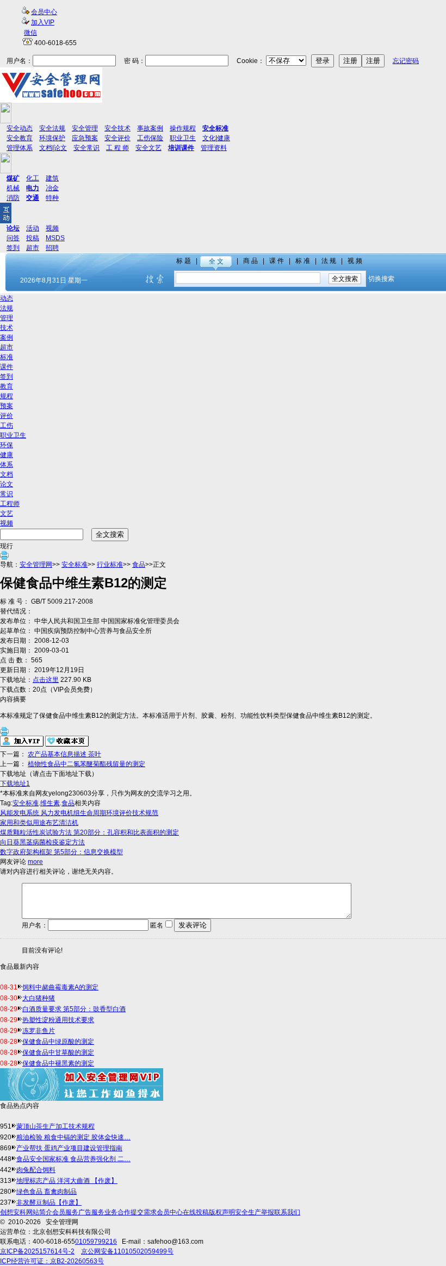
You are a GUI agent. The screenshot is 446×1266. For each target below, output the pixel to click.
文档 (45, 148)
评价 (6, 415)
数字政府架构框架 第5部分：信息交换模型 (61, 852)
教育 (6, 386)
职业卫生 (183, 138)
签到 (13, 248)
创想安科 (13, 1212)
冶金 (52, 188)
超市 (32, 248)
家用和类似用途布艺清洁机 (39, 822)
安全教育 (20, 138)
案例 (6, 337)
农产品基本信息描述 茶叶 (64, 754)
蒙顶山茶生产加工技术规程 (55, 1126)
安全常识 (86, 148)
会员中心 (44, 12)
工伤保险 (150, 138)
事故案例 (150, 128)
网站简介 (39, 1212)
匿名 (155, 925)
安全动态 (20, 128)
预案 (6, 406)
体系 (6, 464)
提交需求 (144, 1212)
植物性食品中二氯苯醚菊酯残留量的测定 (86, 764)
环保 (6, 445)
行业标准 (110, 564)
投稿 (32, 238)
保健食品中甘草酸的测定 (58, 1052)
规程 (6, 396)
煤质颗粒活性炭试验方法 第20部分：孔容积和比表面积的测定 (89, 832)
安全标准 (74, 564)
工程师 (10, 503)
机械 (13, 188)
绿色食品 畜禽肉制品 (46, 1191)
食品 (138, 564)
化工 (32, 178)
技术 (6, 327)
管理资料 (214, 148)
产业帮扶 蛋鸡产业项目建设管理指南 (69, 1148)
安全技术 (117, 128)
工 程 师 (117, 148)
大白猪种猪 (38, 998)
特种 (52, 198)
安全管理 (85, 128)
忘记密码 (406, 61)
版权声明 (222, 1212)
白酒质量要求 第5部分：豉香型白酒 (74, 1009)
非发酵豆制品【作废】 (49, 1202)
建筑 (52, 178)
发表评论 (192, 925)
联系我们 (287, 1212)
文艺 (6, 513)
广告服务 (91, 1212)
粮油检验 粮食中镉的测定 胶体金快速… (73, 1137)
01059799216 (96, 1241)
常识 (6, 494)
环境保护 (52, 138)
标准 (6, 357)
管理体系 (20, 148)
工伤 (6, 425)
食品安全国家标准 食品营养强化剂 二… (73, 1159)
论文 (60, 148)
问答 (13, 238)
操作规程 (183, 128)
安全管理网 (36, 564)
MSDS (55, 238)
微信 (30, 32)
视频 (52, 228)
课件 (6, 367)
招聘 (52, 248)
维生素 (50, 803)
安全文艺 (148, 148)
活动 (32, 228)
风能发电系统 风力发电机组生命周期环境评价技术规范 (79, 813)
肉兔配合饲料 (35, 1170)
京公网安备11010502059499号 (127, 1251)
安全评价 (117, 138)
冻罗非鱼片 (38, 1031)
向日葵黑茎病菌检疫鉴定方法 (42, 842)
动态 (6, 298)
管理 (6, 318)
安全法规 (52, 128)
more (35, 862)
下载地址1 (15, 783)
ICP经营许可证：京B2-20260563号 (52, 1261)
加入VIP (42, 22)
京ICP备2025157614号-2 (37, 1251)
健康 (223, 138)
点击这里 (46, 680)
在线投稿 (196, 1212)
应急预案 (85, 138)
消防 (13, 198)
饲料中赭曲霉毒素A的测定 (60, 987)
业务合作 (117, 1212)
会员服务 (65, 1212)
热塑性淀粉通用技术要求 (58, 1020)
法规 (6, 308)
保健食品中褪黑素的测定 (58, 1063)
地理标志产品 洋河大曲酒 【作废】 (66, 1180)
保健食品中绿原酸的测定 (58, 1041)
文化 (208, 138)
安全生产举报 (254, 1212)
